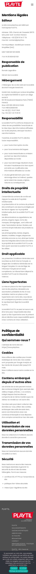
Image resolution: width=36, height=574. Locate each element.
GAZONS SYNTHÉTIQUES (20, 530)
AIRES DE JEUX (16, 533)
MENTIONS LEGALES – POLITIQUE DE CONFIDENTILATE (23, 544)
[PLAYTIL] (14, 7)
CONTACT (15, 541)
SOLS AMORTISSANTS (19, 528)
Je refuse (23, 568)
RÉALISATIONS (16, 538)
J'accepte (14, 568)
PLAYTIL (14, 525)
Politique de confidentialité (18, 571)
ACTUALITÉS (16, 536)
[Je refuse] (33, 562)
